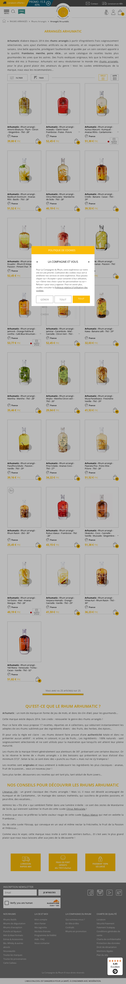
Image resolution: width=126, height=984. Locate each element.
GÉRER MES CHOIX (45, 300)
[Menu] (121, 960)
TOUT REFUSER (63, 300)
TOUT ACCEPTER (81, 300)
